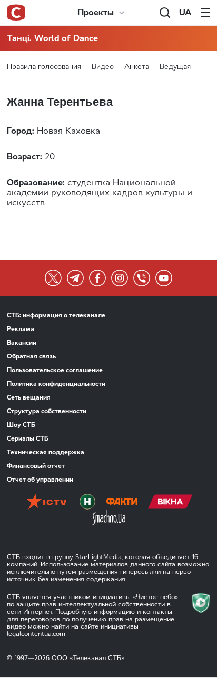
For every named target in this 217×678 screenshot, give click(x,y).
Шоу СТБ (21, 424)
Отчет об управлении (40, 479)
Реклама (20, 329)
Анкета (136, 67)
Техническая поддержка (45, 452)
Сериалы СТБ (27, 438)
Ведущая (175, 67)
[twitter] (53, 278)
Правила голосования (44, 67)
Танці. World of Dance (52, 38)
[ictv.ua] (46, 502)
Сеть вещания (29, 397)
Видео (103, 67)
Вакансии (21, 342)
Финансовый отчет (36, 466)
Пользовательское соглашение (55, 370)
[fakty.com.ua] (121, 502)
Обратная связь (31, 356)
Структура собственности (46, 411)
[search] (165, 12)
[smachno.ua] (108, 517)
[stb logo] (16, 12)
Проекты (95, 12)
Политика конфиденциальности (56, 383)
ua (185, 12)
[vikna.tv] (170, 502)
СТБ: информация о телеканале (56, 315)
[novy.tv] (87, 502)
